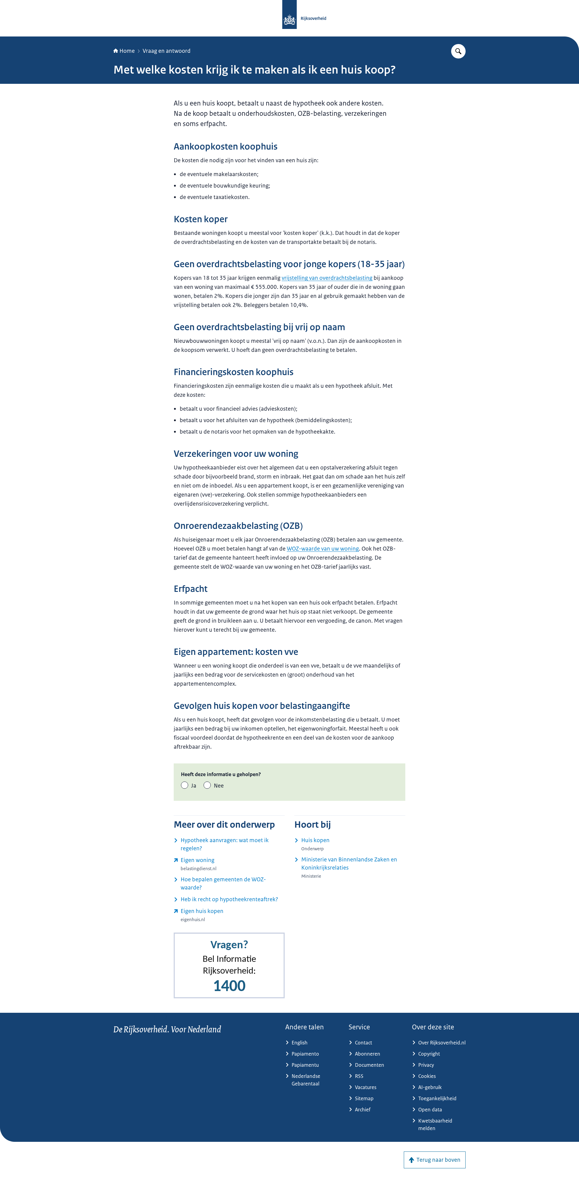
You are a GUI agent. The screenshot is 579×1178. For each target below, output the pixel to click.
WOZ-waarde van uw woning (323, 548)
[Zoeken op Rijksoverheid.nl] (458, 51)
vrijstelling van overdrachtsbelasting (327, 278)
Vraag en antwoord (167, 51)
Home (127, 51)
